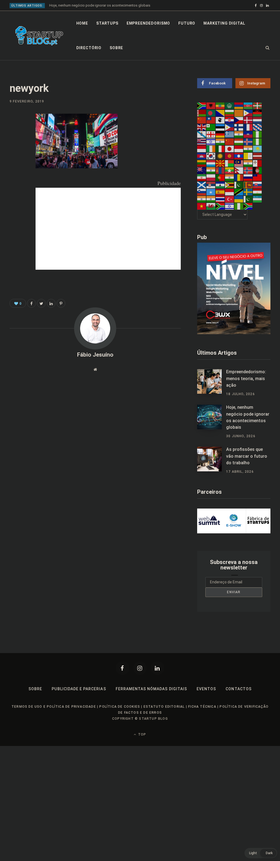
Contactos (238, 689)
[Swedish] (248, 192)
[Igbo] (257, 141)
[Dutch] (257, 120)
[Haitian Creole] (248, 134)
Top (141, 734)
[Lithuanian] (201, 163)
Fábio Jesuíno (95, 354)
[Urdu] (248, 199)
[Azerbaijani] (248, 105)
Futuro (186, 23)
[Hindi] (220, 141)
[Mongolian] (220, 170)
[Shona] (229, 184)
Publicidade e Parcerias (79, 689)
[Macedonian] (220, 163)
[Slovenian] (201, 192)
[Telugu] (211, 199)
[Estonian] (220, 127)
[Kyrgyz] (229, 156)
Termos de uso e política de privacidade (53, 707)
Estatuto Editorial (164, 707)
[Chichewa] (257, 112)
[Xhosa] (220, 206)
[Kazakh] (257, 148)
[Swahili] (239, 192)
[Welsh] (211, 206)
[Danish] (248, 120)
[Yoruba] (239, 206)
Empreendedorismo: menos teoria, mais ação (246, 378)
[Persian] (201, 177)
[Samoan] (257, 177)
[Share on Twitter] (41, 303)
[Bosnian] (220, 112)
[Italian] (220, 148)
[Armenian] (239, 105)
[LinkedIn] (15, 163)
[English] (201, 127)
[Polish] (211, 177)
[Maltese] (257, 163)
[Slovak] (257, 184)
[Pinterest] (15, 148)
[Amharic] (220, 105)
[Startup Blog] (39, 35)
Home (82, 23)
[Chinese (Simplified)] (201, 120)
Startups (107, 23)
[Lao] (239, 156)
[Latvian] (257, 156)
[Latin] (248, 156)
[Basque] (257, 105)
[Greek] (229, 134)
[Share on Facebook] (15, 134)
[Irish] (211, 148)
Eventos (206, 689)
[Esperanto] (211, 127)
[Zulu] (248, 206)
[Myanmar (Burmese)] (229, 170)
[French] (248, 127)
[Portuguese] (220, 177)
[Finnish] (239, 127)
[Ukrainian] (239, 199)
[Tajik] (257, 192)
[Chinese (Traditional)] (211, 120)
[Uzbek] (257, 199)
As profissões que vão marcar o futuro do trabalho (246, 456)
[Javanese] (239, 148)
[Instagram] (140, 668)
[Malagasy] (229, 163)
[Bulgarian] (229, 112)
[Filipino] (229, 127)
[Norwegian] (248, 170)
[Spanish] (220, 192)
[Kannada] (248, 148)
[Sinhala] (248, 184)
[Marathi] (211, 170)
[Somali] (211, 192)
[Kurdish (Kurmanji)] (220, 156)
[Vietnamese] (201, 206)
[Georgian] (211, 134)
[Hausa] (257, 134)
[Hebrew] (211, 141)
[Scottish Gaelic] (201, 184)
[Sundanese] (229, 192)
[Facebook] (122, 668)
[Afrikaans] (201, 105)
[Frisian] (257, 127)
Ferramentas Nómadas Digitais (151, 689)
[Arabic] (229, 105)
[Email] (15, 177)
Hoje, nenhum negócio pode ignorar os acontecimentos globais (99, 5)
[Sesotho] (220, 184)
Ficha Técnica (202, 707)
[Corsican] (220, 120)
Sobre (116, 48)
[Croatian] (229, 120)
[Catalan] (239, 112)
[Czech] (239, 120)
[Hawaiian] (201, 141)
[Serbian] (211, 184)
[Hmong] (229, 141)
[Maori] (201, 170)
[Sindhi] (239, 184)
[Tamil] (201, 199)
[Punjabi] (229, 177)
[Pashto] (257, 170)
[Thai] (220, 199)
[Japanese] (229, 148)
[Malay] (239, 163)
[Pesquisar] (267, 48)
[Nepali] (239, 170)
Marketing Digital (224, 23)
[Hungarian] (239, 141)
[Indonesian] (201, 148)
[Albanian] (211, 105)
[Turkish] (229, 199)
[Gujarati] (239, 134)
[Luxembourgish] (211, 163)
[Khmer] (201, 156)
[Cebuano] (248, 112)
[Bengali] (211, 112)
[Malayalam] (248, 163)
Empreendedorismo (148, 23)
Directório (88, 48)
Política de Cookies (119, 707)
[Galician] (201, 134)
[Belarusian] (201, 112)
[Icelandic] (248, 141)
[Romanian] (239, 177)
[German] (220, 134)
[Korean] (211, 156)
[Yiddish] (229, 206)
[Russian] (248, 177)
